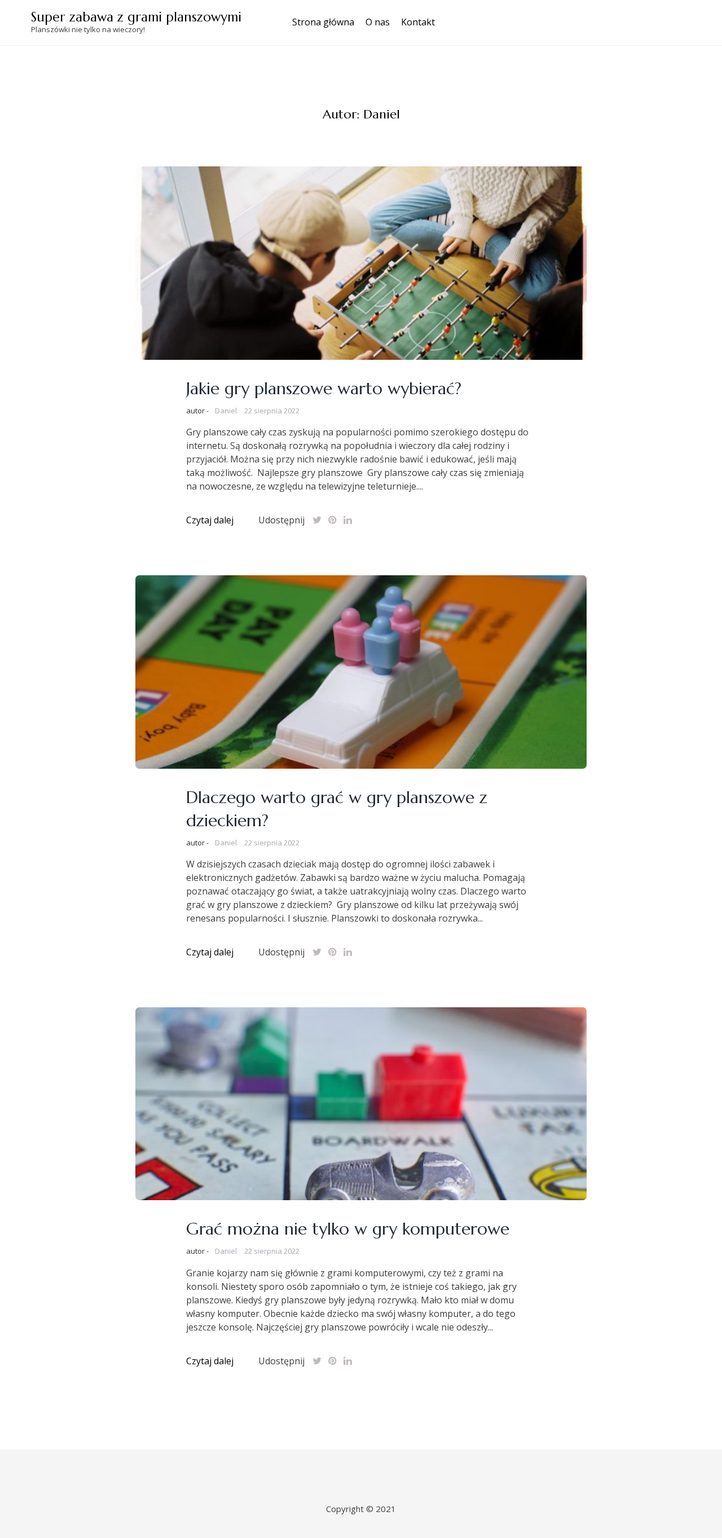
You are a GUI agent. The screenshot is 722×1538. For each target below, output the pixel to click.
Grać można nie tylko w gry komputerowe (347, 1228)
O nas (378, 22)
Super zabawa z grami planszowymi (136, 17)
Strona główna (323, 22)
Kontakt (418, 22)
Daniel (226, 411)
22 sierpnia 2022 (272, 411)
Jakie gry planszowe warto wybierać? (323, 388)
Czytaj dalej (210, 520)
